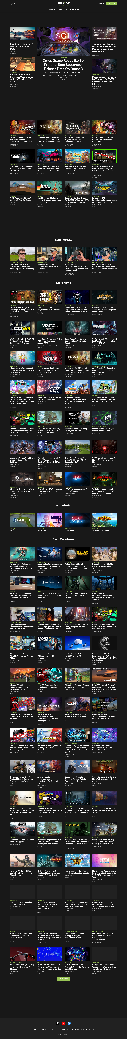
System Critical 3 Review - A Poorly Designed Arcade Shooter (76, 627)
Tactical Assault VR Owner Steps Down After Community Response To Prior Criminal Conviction (77, 843)
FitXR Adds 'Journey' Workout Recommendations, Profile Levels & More (22, 935)
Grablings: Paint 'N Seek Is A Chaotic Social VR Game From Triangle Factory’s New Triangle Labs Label (22, 400)
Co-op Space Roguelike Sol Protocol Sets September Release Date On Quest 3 (63, 64)
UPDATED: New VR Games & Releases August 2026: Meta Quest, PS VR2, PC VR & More (104, 687)
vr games (95, 622)
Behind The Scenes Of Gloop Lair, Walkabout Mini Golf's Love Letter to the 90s (22, 431)
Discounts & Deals (71, 652)
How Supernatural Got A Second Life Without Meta (21, 46)
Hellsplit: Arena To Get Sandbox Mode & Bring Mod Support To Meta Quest (48, 873)
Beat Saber (69, 530)
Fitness (12, 42)
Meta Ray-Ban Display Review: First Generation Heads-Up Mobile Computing (22, 266)
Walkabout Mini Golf (100, 530)
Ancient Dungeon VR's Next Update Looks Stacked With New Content (103, 139)
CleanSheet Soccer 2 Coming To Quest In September (77, 686)
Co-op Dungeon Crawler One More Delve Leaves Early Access (104, 779)
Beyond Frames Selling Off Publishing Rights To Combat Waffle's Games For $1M (49, 627)
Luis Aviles (68, 631)
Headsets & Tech (42, 262)
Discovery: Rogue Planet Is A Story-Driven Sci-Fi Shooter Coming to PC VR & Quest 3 (49, 842)
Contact (44, 1029)
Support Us (111, 4)
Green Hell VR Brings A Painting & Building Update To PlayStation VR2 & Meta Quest (22, 311)
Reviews (51, 10)
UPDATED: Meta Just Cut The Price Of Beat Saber (77, 490)
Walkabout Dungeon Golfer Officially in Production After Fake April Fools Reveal (104, 491)
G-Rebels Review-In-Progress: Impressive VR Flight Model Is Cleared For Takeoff (103, 596)
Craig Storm (14, 51)
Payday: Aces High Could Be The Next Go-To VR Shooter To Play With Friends (104, 80)
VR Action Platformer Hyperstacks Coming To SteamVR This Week (102, 748)
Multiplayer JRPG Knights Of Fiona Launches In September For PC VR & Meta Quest (77, 370)
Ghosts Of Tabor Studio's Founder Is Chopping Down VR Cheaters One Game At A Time (104, 170)
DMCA (77, 1029)
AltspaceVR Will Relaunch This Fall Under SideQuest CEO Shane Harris (21, 687)
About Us (36, 1029)
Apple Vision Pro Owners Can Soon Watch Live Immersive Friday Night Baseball (49, 566)
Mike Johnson (14, 84)
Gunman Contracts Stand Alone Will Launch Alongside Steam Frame (104, 310)
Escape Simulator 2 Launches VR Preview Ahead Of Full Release (49, 656)
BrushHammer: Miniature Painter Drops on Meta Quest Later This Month (49, 200)
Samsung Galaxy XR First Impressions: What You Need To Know (49, 266)
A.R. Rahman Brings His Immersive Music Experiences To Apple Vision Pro (49, 780)
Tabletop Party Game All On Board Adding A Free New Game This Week (76, 169)
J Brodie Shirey (42, 493)
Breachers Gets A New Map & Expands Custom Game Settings (22, 460)
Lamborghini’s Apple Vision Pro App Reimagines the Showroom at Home (76, 935)
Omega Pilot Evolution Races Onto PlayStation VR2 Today (49, 398)
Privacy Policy (55, 1029)
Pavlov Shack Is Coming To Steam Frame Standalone (76, 715)
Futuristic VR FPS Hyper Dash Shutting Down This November (49, 748)
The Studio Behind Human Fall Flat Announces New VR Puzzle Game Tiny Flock (103, 399)
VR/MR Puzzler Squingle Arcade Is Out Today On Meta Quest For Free (77, 967)
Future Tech (69, 262)
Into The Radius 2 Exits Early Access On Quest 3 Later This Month (21, 169)
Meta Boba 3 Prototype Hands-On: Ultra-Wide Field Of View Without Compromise (104, 266)
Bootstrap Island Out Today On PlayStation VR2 (76, 430)
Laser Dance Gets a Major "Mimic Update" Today (103, 430)
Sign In (101, 4)
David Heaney (14, 271)
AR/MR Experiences (71, 931)
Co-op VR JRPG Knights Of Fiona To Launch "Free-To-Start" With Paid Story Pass (48, 139)
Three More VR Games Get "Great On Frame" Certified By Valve (21, 716)
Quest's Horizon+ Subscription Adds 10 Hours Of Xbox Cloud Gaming (103, 716)
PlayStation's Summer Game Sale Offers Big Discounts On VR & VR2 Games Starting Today (104, 874)
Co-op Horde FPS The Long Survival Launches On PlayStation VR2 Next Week (21, 139)
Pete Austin (96, 602)
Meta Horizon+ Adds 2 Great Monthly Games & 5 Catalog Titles (22, 656)
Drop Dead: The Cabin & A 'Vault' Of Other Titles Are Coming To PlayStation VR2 (48, 169)
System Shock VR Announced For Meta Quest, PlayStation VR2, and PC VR (104, 341)
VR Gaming (13, 72)
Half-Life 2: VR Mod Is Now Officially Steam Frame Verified (76, 595)
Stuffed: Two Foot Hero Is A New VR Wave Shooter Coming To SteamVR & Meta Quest (49, 461)
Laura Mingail (42, 570)
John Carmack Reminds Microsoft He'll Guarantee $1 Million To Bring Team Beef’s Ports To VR (49, 936)
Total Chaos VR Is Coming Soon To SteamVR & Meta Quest (75, 341)
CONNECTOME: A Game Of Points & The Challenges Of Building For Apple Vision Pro (49, 967)
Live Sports (41, 562)
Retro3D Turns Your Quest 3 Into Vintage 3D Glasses (48, 686)
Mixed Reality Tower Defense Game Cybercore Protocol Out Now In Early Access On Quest (77, 749)
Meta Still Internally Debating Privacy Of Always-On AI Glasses (22, 967)
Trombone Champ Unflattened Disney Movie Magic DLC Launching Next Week (76, 400)
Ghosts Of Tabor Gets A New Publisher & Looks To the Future (22, 491)
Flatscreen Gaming (98, 712)
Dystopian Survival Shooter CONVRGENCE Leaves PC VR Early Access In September (77, 200)
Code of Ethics (67, 1029)
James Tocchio (97, 314)
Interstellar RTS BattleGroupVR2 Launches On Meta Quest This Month (104, 200)
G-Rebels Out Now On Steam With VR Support (22, 841)
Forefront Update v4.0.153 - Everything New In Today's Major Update (21, 873)
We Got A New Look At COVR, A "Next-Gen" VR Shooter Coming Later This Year (22, 341)
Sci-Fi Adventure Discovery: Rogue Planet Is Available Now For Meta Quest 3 (48, 431)
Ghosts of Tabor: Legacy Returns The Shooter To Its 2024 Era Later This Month (103, 904)
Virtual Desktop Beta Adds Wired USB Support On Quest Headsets (49, 595)
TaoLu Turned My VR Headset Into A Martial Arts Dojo (49, 490)
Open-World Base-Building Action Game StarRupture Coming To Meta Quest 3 (103, 842)
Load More (63, 979)
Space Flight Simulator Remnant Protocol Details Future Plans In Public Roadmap (75, 780)
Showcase (74, 10)
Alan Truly (41, 689)
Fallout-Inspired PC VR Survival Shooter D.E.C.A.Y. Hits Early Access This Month (77, 566)
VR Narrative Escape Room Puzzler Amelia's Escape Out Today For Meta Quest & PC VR (22, 811)
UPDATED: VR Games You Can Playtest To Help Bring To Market (104, 460)
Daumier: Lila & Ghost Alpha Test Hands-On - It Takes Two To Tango (104, 810)
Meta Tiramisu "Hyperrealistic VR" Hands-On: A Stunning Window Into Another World (76, 267)
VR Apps (12, 591)
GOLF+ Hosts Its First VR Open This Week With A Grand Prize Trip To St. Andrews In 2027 (47, 905)
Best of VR (62, 10)
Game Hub (13, 528)
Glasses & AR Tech (16, 262)
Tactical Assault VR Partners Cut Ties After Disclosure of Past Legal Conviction (76, 904)
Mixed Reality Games (99, 366)
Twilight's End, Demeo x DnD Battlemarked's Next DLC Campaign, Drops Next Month (104, 48)
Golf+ (12, 530)
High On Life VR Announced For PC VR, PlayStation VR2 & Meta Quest (22, 370)
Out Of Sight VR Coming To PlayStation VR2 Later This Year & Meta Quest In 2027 (76, 310)
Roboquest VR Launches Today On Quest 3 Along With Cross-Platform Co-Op (49, 810)
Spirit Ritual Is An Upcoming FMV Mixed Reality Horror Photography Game (103, 370)
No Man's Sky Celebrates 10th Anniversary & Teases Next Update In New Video (21, 566)
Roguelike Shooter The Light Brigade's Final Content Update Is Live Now (76, 139)
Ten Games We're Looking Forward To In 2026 (21, 903)
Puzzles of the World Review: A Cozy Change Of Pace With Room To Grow (21, 78)
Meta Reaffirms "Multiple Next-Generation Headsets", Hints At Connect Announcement (104, 936)
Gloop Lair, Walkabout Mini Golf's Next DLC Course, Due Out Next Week (104, 627)
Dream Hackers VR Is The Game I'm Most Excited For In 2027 (104, 566)
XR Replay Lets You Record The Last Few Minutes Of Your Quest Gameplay (21, 595)
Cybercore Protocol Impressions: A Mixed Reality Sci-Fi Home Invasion (22, 627)
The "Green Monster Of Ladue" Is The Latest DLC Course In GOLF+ (75, 460)
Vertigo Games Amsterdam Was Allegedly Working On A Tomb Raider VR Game (104, 967)
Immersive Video (42, 775)
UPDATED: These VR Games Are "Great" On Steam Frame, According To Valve (22, 748)
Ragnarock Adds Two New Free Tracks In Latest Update (77, 872)
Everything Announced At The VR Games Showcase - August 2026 (49, 341)
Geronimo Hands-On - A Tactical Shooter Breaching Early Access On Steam (21, 779)
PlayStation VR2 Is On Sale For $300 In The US (76, 655)
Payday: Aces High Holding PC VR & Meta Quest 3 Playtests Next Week (48, 370)
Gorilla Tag (41, 530)
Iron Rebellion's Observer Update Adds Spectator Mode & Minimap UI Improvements (77, 810)
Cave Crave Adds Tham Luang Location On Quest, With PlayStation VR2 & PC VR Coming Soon (104, 657)
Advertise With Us (87, 1029)
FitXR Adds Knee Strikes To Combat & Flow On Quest (21, 199)
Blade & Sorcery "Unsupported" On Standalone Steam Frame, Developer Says (48, 717)
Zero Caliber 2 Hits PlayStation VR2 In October (48, 309)
